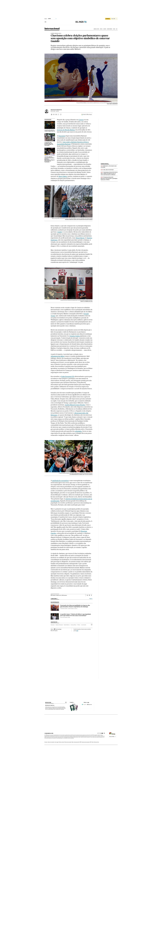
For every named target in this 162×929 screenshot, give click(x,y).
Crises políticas (73, 624)
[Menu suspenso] (45, 22)
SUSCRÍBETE (108, 18)
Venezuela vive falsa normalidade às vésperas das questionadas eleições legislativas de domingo (75, 606)
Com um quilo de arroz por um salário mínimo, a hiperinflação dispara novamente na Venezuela (49, 159)
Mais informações (54, 630)
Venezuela (61, 136)
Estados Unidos (75, 336)
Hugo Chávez (63, 176)
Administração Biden (57, 356)
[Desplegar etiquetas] (92, 624)
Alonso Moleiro (71, 608)
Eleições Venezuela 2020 (56, 33)
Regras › (91, 598)
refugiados (78, 431)
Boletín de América (49, 705)
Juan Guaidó (83, 624)
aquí (77, 630)
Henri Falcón (80, 238)
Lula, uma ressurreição (108, 169)
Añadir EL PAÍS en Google (87, 114)
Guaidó (59, 232)
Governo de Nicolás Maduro (66, 130)
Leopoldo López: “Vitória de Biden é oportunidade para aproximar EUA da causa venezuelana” (75, 615)
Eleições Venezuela (59, 624)
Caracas (81, 120)
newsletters (48, 702)
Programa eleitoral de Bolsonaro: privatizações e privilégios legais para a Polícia (109, 178)
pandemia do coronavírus (60, 480)
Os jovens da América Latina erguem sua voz (49, 131)
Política (78, 624)
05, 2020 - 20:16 (55, 111)
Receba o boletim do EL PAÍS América (59, 595)
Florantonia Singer (63, 608)
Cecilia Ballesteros (63, 617)
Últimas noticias (104, 163)
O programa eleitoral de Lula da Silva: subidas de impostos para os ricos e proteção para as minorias (109, 173)
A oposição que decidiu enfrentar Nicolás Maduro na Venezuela (48, 144)
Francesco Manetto (56, 109)
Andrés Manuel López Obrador (75, 405)
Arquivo (72, 702)
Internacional (52, 28)
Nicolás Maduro (67, 624)
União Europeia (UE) (67, 376)
